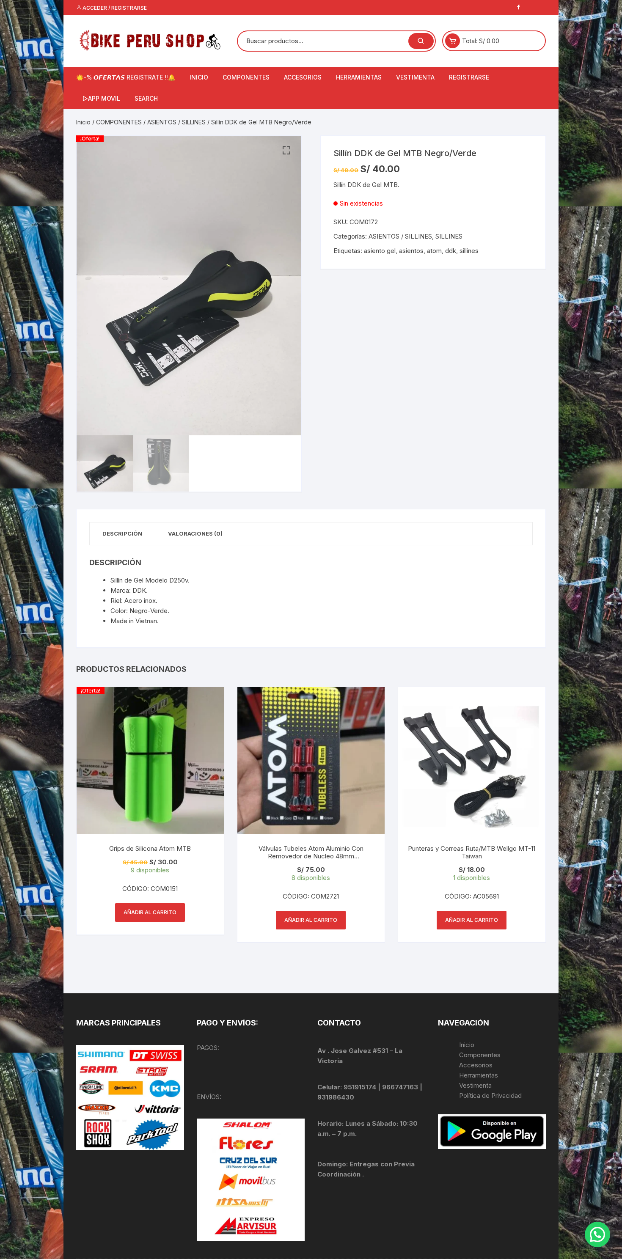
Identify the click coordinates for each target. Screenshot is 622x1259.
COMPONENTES (246, 77)
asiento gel (380, 251)
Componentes (480, 1055)
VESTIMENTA (415, 77)
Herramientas (479, 1075)
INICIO (199, 77)
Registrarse (469, 77)
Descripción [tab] (122, 533)
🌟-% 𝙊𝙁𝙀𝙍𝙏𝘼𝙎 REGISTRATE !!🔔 (125, 77)
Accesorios (476, 1065)
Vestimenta (475, 1085)
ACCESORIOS (303, 77)
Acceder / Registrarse (114, 8)
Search (146, 98)
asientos (411, 251)
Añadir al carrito (150, 912)
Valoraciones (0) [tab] (195, 533)
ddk (450, 251)
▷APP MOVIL (101, 98)
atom (434, 251)
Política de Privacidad (490, 1095)
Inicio (83, 122)
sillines (469, 251)
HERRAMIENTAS (359, 77)
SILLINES (448, 236)
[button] (286, 150)
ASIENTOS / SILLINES (176, 122)
